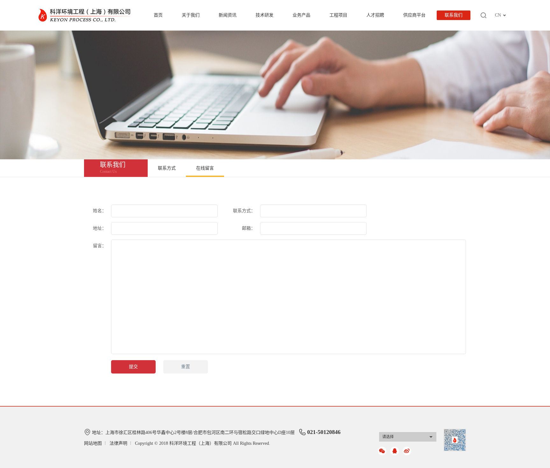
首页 (158, 15)
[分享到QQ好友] (394, 451)
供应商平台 (414, 15)
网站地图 (93, 443)
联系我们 (453, 15)
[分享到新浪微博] (407, 451)
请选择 (388, 437)
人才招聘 (375, 15)
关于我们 (191, 15)
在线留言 (205, 168)
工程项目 (338, 15)
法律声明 (118, 443)
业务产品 (301, 15)
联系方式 (167, 168)
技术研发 (264, 15)
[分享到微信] (382, 451)
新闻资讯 (227, 15)
